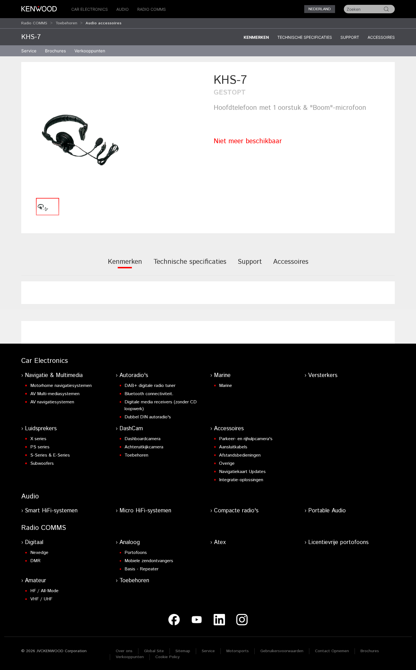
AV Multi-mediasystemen (55, 394)
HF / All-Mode (44, 591)
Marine (222, 375)
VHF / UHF (41, 599)
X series (38, 439)
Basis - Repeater (141, 569)
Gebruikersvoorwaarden (281, 651)
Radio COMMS (151, 9)
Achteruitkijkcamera (144, 447)
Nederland (319, 9)
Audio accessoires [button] (103, 23)
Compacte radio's (236, 511)
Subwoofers (42, 463)
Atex (220, 542)
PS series (40, 447)
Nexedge (39, 552)
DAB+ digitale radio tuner (150, 385)
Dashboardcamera (142, 439)
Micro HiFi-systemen (145, 511)
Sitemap (182, 651)
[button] (114, 133)
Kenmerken (256, 37)
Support (349, 37)
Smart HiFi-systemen (51, 511)
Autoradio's (133, 375)
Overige (227, 463)
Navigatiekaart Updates (242, 471)
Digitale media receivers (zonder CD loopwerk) (161, 405)
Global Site (154, 651)
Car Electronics (89, 9)
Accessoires (381, 37)
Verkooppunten (89, 50)
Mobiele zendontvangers (149, 561)
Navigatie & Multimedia (54, 375)
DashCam (131, 429)
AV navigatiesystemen (52, 402)
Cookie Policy (167, 657)
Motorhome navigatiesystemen (61, 385)
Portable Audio (327, 511)
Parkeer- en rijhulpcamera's (246, 439)
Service (29, 50)
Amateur (35, 581)
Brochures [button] (55, 50)
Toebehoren (66, 23)
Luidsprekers (41, 429)
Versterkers (322, 375)
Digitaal (34, 542)
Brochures (370, 651)
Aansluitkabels (233, 447)
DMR (35, 561)
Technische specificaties (304, 37)
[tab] (125, 265)
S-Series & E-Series (50, 455)
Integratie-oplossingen (241, 480)
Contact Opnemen (332, 651)
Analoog (129, 542)
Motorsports (237, 651)
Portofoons (136, 552)
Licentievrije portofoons (338, 542)
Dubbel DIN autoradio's (148, 417)
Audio (122, 9)
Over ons (124, 651)
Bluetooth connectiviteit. (149, 394)
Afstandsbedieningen (240, 455)
